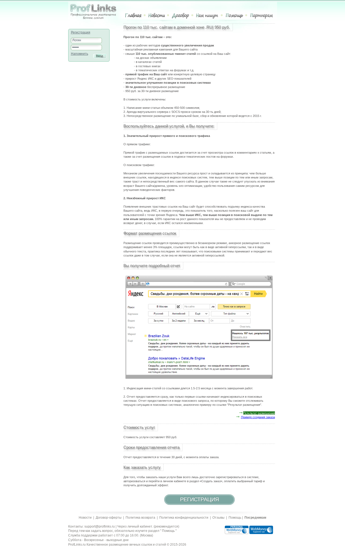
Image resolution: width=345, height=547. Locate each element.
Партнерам (261, 15)
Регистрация (80, 32)
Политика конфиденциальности (183, 517)
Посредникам (255, 517)
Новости (157, 15)
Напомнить (79, 54)
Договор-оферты (109, 517)
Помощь (234, 15)
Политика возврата (140, 517)
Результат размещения (259, 413)
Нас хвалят (207, 15)
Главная (133, 15)
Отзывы (218, 517)
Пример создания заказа (258, 417)
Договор (180, 15)
